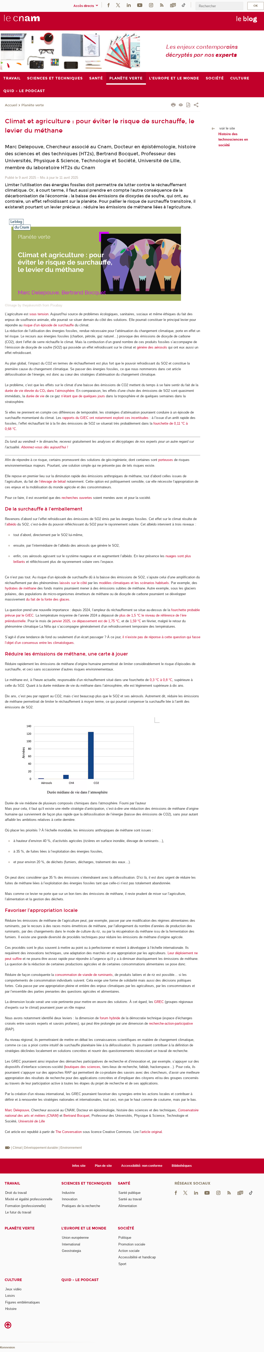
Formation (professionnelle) (25, 1206)
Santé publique (129, 1193)
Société (126, 1228)
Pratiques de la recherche (81, 1206)
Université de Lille (31, 1121)
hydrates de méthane (20, 588)
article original (151, 1132)
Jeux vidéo (13, 1289)
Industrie (68, 1193)
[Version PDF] (188, 105)
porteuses (165, 460)
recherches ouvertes (77, 498)
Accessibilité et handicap (137, 1257)
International (71, 1244)
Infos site (79, 1166)
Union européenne (75, 1238)
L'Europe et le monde (83, 1228)
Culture (13, 1280)
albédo (11, 524)
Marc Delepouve (17, 1110)
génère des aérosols (152, 347)
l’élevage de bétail (52, 481)
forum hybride (110, 1018)
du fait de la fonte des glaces (47, 599)
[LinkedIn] (129, 5)
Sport (122, 1264)
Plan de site (103, 1166)
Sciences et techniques (86, 1183)
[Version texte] (181, 105)
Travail (12, 1183)
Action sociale (128, 1251)
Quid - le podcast (80, 1280)
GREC (159, 1002)
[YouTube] (140, 5)
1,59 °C (135, 621)
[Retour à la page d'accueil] (30, 21)
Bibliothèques (182, 1166)
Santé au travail (130, 1199)
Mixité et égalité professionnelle (28, 1199)
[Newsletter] (173, 5)
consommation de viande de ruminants (84, 975)
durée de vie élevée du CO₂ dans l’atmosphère (39, 391)
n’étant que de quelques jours (83, 396)
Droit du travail (16, 1193)
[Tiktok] (183, 5)
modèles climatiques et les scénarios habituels (134, 583)
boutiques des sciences (82, 1067)
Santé (124, 1183)
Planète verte (32, 105)
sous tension (38, 314)
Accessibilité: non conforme (141, 1166)
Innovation (69, 1199)
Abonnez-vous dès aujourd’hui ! (44, 447)
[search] (219, 6)
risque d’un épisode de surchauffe (48, 325)
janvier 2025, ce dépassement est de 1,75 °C (85, 621)
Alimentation (127, 1206)
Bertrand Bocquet (76, 1116)
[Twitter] (118, 5)
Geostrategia (71, 1251)
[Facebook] (108, 5)
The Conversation (68, 1132)
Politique (124, 1238)
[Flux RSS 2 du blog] (161, 5)
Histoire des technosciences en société (233, 139)
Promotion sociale (131, 1244)
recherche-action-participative (171, 1023)
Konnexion (7, 1347)
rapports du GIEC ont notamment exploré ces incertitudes (105, 418)
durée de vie (35, 396)
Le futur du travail (18, 1212)
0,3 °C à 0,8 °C (161, 680)
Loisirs (10, 1296)
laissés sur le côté (73, 583)
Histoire (10, 1309)
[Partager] (196, 105)
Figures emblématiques (22, 1302)
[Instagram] (151, 5)
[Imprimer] (173, 105)
